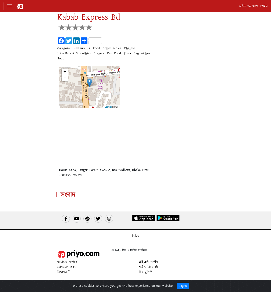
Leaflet (108, 106)
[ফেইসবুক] (66, 219)
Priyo (135, 235)
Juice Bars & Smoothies (74, 53)
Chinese (129, 48)
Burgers (99, 53)
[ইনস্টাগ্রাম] (109, 219)
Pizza (127, 53)
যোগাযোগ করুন (66, 267)
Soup (60, 58)
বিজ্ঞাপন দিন (64, 272)
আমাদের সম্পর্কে (67, 262)
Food (96, 48)
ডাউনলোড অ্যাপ (248, 6)
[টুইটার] (98, 219)
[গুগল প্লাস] (87, 219)
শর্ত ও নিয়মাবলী (148, 267)
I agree (183, 286)
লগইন (264, 6)
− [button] (65, 78)
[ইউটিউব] (77, 219)
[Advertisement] (135, 137)
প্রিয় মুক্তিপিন (146, 272)
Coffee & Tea (112, 48)
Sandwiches (142, 53)
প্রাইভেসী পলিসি (148, 262)
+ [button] (65, 71)
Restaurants (82, 48)
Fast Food (114, 53)
